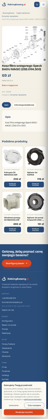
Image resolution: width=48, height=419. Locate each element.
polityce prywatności (32, 399)
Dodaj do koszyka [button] (12, 184)
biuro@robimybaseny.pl (12, 302)
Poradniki (6, 371)
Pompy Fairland (8, 344)
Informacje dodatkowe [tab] (24, 105)
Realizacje (6, 333)
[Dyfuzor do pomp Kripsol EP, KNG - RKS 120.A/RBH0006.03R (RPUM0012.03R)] (35, 202)
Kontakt (5, 379)
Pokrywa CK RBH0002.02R (10, 173)
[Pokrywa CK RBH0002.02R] (12, 156)
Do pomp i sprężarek (10, 16)
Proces (5, 329)
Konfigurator (7, 321)
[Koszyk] (37, 4)
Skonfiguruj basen (15, 263)
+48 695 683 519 (9, 298)
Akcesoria (6, 356)
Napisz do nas (8, 310)
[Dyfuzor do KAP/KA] (35, 156)
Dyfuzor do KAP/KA (32, 173)
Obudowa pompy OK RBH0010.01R (12, 218)
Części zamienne (23, 13)
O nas (4, 367)
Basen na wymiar (9, 325)
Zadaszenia (7, 348)
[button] (41, 30)
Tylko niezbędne (34, 405)
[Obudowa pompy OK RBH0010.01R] (12, 202)
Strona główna (8, 13)
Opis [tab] (6, 105)
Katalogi (5, 375)
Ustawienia (13, 405)
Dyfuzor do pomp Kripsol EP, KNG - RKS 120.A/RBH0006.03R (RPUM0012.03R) (35, 218)
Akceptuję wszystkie (24, 412)
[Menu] (43, 4)
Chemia (5, 352)
